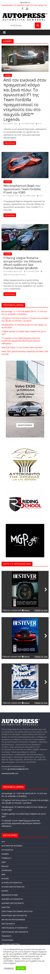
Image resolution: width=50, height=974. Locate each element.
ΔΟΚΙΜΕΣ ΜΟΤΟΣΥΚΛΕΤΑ (13, 903)
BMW (5, 275)
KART (4, 862)
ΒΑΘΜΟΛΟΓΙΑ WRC (10, 895)
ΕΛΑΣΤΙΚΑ (6, 907)
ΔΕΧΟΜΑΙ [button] (20, 968)
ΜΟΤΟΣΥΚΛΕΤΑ (8, 923)
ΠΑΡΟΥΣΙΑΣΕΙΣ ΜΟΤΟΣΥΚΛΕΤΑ (15, 932)
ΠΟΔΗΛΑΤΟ (7, 936)
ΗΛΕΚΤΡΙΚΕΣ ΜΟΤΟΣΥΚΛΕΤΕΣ (14, 915)
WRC (4, 874)
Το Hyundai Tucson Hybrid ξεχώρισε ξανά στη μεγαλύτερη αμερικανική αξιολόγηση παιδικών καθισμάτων (21, 341)
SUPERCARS (7, 870)
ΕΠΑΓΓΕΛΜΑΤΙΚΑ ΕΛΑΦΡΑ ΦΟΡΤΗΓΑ (17, 911)
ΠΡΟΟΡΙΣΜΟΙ (7, 940)
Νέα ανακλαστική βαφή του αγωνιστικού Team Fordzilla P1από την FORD (22, 189)
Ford (39, 123)
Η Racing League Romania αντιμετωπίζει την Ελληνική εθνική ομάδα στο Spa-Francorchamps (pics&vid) (22, 263)
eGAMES (8, 75)
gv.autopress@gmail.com (18, 769)
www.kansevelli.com (10, 773)
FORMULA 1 (7, 858)
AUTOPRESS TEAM (27, 123)
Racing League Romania (16, 275)
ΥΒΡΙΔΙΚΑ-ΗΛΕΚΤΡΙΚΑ (11, 944)
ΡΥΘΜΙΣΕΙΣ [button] (9, 968)
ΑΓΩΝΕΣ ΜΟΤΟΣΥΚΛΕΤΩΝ (13, 887)
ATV (3, 841)
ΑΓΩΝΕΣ (5, 878)
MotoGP (5, 866)
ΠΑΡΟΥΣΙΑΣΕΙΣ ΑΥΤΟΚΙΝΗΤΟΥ (14, 928)
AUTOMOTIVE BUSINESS (12, 845)
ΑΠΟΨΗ (5, 891)
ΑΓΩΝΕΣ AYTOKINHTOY (12, 882)
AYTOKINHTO (7, 850)
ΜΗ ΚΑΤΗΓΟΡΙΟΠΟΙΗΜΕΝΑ (13, 919)
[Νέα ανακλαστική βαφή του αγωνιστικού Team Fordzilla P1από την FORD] (25, 153)
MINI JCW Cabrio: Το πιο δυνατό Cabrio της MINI (22, 347)
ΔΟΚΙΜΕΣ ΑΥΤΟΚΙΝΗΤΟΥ (12, 899)
